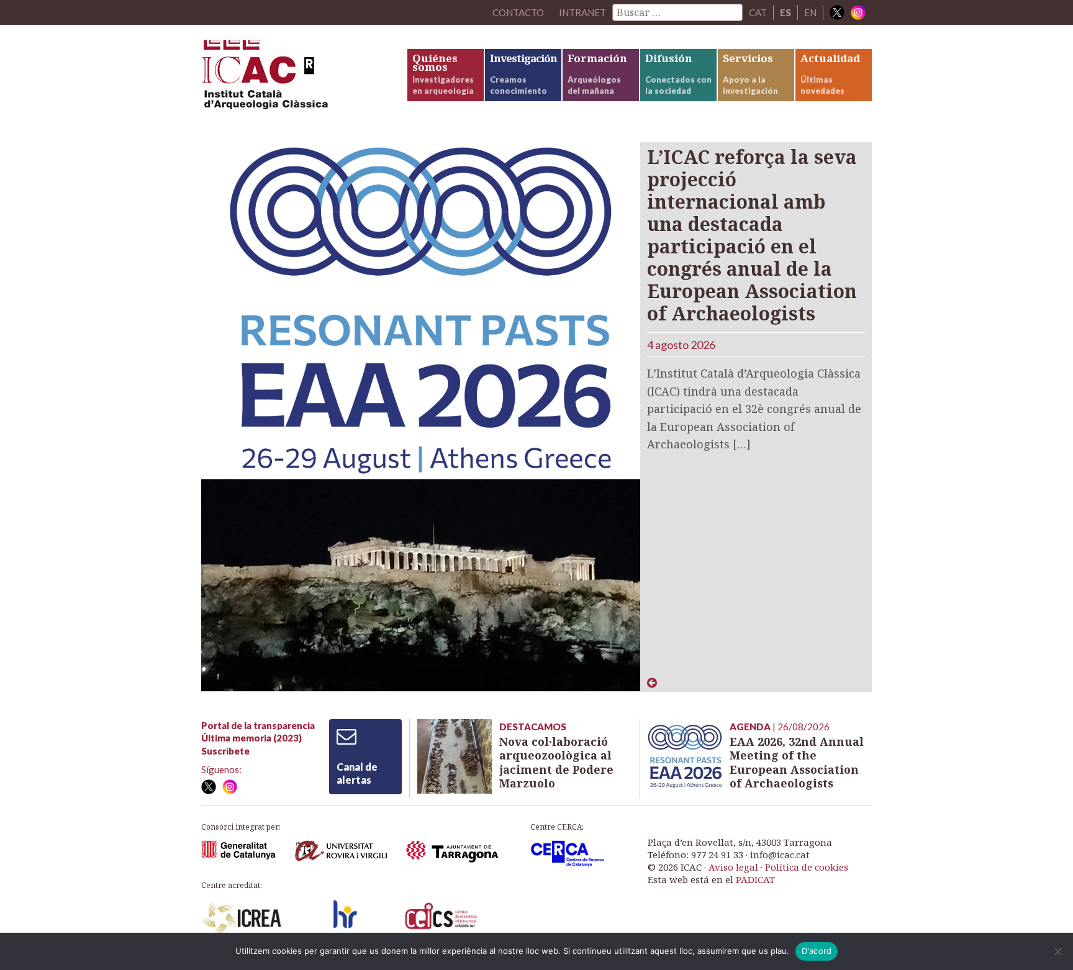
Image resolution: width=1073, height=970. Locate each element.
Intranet (582, 12)
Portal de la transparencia (258, 725)
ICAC (294, 78)
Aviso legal (733, 867)
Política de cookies (806, 867)
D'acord (817, 951)
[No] (1057, 951)
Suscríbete (225, 750)
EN (810, 12)
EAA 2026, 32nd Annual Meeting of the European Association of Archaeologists (797, 762)
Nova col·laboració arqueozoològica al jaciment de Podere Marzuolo (556, 762)
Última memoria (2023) (251, 737)
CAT (758, 12)
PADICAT (755, 879)
